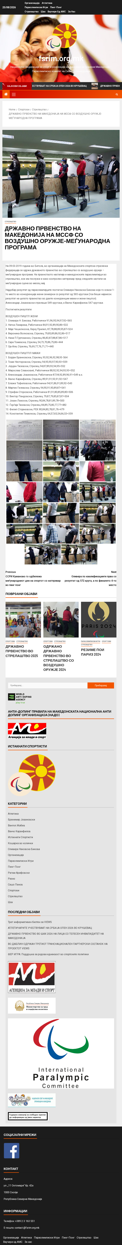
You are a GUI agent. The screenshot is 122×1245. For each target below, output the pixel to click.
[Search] (117, 94)
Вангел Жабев (16, 825)
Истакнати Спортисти (20, 837)
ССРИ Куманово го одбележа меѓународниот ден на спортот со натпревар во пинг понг (33, 578)
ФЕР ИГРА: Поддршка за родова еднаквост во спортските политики (48, 954)
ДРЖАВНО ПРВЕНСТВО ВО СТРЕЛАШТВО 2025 (22, 651)
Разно (11, 878)
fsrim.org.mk (61, 58)
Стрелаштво (32, 11)
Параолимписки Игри (36, 7)
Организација (32, 3)
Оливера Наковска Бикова (24, 849)
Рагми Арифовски (19, 872)
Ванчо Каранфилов (19, 831)
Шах (43, 11)
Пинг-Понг (56, 7)
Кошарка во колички (20, 843)
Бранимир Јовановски (21, 819)
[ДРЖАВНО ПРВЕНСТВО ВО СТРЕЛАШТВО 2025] (23, 620)
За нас (71, 11)
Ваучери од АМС (57, 11)
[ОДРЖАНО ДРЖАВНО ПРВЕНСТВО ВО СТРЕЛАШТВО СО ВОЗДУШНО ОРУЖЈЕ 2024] (61, 620)
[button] (13, 94)
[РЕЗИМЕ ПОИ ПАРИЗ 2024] (98, 620)
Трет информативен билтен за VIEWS (30, 922)
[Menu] (13, 94)
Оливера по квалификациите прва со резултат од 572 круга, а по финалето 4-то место (90, 578)
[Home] (6, 94)
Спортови (10, 641)
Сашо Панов (15, 884)
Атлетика (47, 3)
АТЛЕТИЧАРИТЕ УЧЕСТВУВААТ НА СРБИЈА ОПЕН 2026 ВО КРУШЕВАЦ (50, 927)
